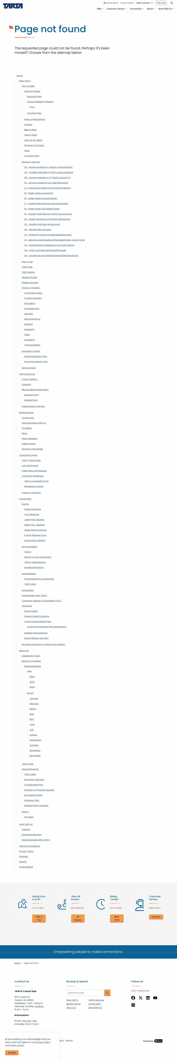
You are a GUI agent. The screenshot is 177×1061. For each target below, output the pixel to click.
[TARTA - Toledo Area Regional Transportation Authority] (13, 6)
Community (136, 8)
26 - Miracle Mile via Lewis (37, 229)
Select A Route (143, 3)
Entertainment (31, 308)
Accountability (29, 546)
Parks (27, 334)
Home (20, 75)
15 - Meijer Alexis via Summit (38, 193)
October (34, 745)
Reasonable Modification (35, 389)
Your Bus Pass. (34, 113)
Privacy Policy (26, 851)
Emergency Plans (31, 351)
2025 (32, 687)
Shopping (29, 339)
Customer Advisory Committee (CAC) (41, 600)
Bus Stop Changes (34, 779)
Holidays (39, 1006)
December (35, 755)
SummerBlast (26, 866)
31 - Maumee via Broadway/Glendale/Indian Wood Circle (54, 239)
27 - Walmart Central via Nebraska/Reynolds (47, 234)
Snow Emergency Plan (36, 361)
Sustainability (29, 573)
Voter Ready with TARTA (34, 595)
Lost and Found (30, 465)
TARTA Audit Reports (35, 562)
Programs (27, 605)
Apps (27, 150)
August (33, 734)
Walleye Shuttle (30, 282)
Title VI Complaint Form (36, 481)
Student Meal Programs (36, 616)
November (35, 750)
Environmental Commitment (39, 578)
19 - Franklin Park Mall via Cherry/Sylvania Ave (48, 213)
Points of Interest (31, 287)
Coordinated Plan (33, 784)
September (35, 740)
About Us (24, 650)
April (32, 714)
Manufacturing (32, 318)
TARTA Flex (27, 267)
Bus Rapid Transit (33, 795)
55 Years (29, 817)
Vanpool (26, 384)
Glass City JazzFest (34, 524)
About (150, 8)
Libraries (28, 313)
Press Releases (29, 438)
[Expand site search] (171, 3)
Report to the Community (37, 557)
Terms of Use (17, 1045)
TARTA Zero (30, 584)
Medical (28, 324)
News (24, 433)
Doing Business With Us (34, 422)
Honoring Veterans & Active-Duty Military (43, 644)
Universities (28, 590)
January (34, 698)
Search (23, 861)
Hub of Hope (31, 611)
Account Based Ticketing (40, 101)
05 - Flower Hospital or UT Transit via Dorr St (47, 177)
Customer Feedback (32, 475)
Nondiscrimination (34, 567)
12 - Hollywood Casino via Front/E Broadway (47, 187)
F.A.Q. (32, 106)
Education (29, 303)
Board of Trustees (31, 661)
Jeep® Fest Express (34, 519)
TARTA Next (27, 763)
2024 (32, 676)
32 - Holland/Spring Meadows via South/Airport (49, 245)
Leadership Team (31, 655)
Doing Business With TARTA (36, 839)
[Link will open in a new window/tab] (133, 998)
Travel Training (29, 379)
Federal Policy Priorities (36, 805)
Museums (29, 329)
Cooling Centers (33, 298)
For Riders (27, 428)
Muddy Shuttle (29, 277)
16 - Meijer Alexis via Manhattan (40, 198)
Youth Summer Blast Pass (37, 621)
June (32, 724)
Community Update (34, 540)
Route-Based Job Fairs (36, 638)
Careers (26, 829)
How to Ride (28, 86)
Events (25, 504)
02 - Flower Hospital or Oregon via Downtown (48, 167)
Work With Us (165, 8)
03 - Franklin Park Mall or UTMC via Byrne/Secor (48, 172)
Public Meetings (32, 509)
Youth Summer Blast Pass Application (46, 626)
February (34, 703)
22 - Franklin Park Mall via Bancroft (42, 224)
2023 (32, 681)
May (32, 719)
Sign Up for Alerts (33, 140)
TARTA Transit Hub (31, 460)
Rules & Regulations (34, 119)
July (32, 729)
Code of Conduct (31, 492)
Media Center (26, 412)
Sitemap (23, 856)
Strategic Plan (31, 800)
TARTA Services (27, 374)
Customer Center (116, 8)
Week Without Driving (35, 530)
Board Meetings (32, 666)
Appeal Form (31, 400)
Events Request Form (35, 535)
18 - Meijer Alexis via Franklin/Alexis (42, 208)
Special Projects (30, 769)
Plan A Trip (161, 3)
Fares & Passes (127, 3)
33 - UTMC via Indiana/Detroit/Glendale (45, 250)
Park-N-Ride (30, 134)
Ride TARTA (25, 80)
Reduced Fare (34, 96)
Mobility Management (36, 632)
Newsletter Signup (33, 486)
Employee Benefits (31, 834)
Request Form (31, 394)
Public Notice (29, 443)
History (25, 811)
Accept (12, 1052)
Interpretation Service (33, 406)
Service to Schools (34, 145)
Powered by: (148, 1041)
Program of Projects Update (39, 789)
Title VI (27, 551)
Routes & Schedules (32, 448)
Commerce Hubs (33, 293)
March (33, 708)
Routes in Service (31, 162)
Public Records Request (34, 470)
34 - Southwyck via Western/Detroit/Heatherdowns (51, 255)
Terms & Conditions (29, 846)
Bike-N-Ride (30, 129)
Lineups (28, 124)
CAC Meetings (31, 514)
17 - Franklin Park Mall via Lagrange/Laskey (46, 203)
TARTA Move (28, 272)
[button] (107, 993)
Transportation (32, 344)
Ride (99, 8)
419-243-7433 (29, 1020)
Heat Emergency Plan (35, 356)
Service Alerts (111, 3)
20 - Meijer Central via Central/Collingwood (47, 219)
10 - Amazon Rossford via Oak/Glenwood (46, 182)
